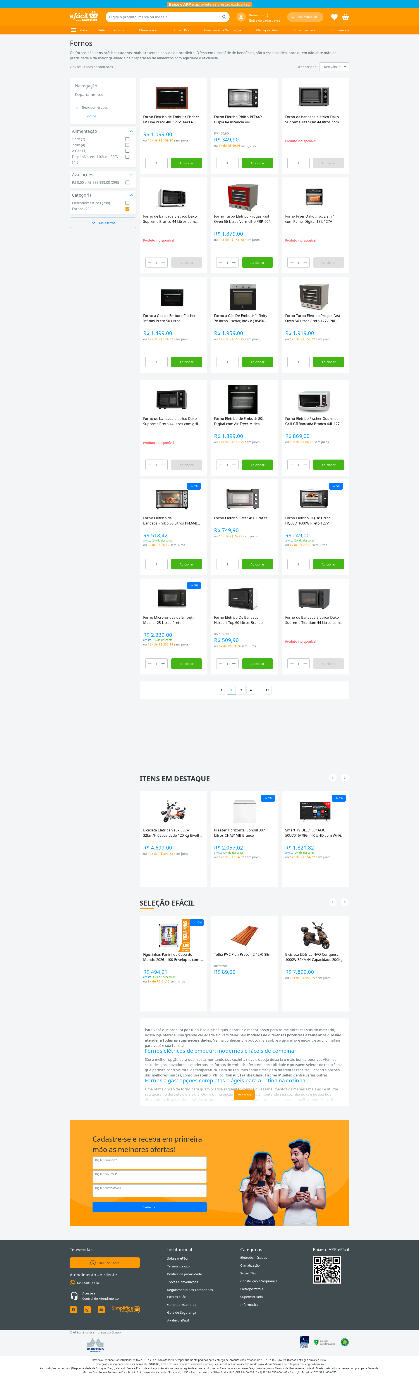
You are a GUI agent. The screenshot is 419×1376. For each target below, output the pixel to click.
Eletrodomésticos (111, 30)
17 (267, 690)
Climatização (148, 30)
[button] (334, 67)
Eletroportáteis (267, 30)
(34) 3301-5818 (88, 1283)
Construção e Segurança (222, 30)
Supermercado (305, 30)
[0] (345, 16)
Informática (340, 30)
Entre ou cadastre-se (264, 20)
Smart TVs (181, 30)
